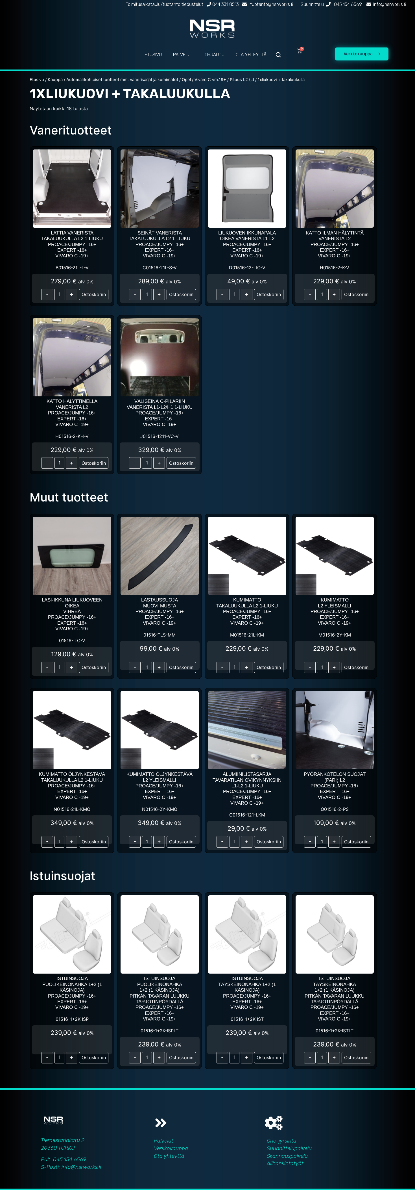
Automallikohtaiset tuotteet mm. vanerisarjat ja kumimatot (122, 79)
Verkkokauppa (171, 1148)
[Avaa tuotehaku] (278, 55)
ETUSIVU (153, 54)
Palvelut (163, 1140)
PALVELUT (183, 54)
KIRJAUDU (214, 54)
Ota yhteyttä (169, 1156)
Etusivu (37, 79)
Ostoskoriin (94, 294)
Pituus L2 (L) (242, 79)
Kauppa (55, 79)
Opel (186, 79)
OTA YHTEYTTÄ (251, 54)
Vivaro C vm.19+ (210, 79)
